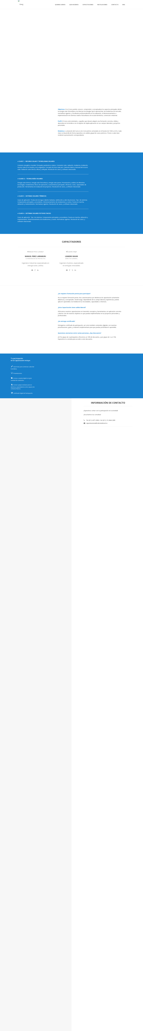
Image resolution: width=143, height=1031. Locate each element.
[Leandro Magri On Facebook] (69, 270)
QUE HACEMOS (74, 4)
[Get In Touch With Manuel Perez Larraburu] (32, 270)
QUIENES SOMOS (60, 4)
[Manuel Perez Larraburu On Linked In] (38, 270)
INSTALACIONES (102, 4)
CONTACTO (114, 4)
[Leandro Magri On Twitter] (72, 270)
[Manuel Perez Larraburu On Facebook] (35, 270)
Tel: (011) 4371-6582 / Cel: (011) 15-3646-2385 (100, 420)
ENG (123, 4)
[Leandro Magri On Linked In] (75, 270)
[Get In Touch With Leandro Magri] (67, 270)
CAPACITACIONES (87, 4)
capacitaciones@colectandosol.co (96, 423)
